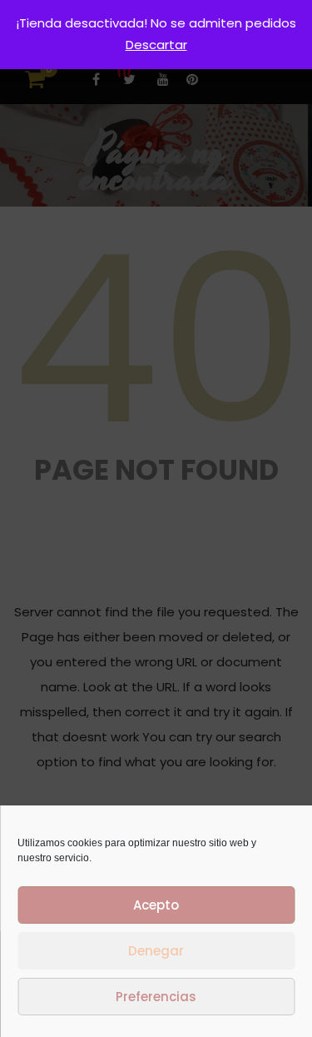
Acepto (156, 905)
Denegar (156, 951)
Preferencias (156, 996)
